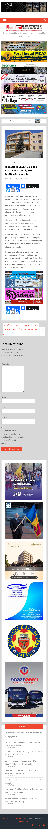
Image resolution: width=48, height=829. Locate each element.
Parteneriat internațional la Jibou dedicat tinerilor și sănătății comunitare (24, 743)
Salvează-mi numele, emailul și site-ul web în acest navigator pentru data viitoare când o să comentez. (12, 437)
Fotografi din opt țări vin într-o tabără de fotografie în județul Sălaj (20, 772)
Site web (4, 417)
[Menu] (3, 20)
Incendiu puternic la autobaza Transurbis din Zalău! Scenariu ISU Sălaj (22, 800)
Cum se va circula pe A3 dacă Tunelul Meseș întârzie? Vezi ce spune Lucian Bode (21, 762)
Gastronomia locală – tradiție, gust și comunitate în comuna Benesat (23, 734)
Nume (4, 397)
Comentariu (6, 364)
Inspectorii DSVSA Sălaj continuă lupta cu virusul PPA (24, 330)
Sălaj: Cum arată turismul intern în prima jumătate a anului (24, 781)
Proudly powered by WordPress (14, 818)
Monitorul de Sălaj (11, 179)
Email (4, 407)
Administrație (11, 163)
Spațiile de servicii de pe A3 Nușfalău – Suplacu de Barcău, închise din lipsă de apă (24, 753)
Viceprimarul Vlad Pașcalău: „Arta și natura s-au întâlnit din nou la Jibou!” (23, 790)
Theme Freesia (23, 821)
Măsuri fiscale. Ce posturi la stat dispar (22, 325)
